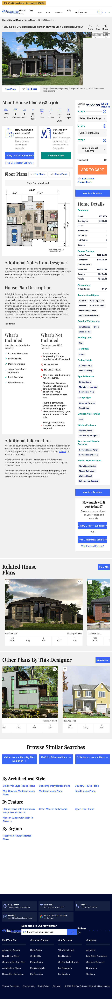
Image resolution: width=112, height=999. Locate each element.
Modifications (64, 956)
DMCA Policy (43, 986)
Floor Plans (10, 89)
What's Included (66, 950)
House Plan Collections (13, 974)
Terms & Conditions (10, 986)
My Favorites (36, 974)
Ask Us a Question (92, 193)
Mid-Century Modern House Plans (19, 793)
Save (90, 29)
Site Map (56, 986)
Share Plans (61, 174)
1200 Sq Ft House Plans (54, 757)
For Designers (65, 968)
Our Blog (90, 974)
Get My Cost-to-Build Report (19, 155)
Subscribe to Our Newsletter (39, 925)
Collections (58, 12)
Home (5, 20)
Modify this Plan (56, 155)
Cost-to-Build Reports (68, 962)
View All (101, 660)
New (31, 10)
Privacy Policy (29, 986)
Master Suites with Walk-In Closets (18, 819)
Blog (76, 12)
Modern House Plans (25, 20)
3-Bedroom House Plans (91, 757)
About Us (90, 950)
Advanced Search (22, 12)
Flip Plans (40, 174)
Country (82, 301)
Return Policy (36, 962)
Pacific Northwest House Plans (17, 837)
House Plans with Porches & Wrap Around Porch (19, 811)
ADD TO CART (92, 170)
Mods (69, 10)
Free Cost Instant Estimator (93, 539)
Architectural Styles (11, 968)
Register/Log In (37, 968)
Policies (62, 451)
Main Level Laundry (88, 387)
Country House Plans (87, 785)
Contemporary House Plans (54, 785)
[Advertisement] (56, 871)
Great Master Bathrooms (53, 809)
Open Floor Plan (86, 392)
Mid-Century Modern (88, 315)
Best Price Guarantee (96, 956)
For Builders (64, 974)
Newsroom (91, 968)
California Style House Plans (19, 785)
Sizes (48, 12)
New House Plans (10, 956)
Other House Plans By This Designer (19, 759)
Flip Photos (31, 89)
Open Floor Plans (84, 809)
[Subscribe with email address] (72, 932)
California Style (97, 306)
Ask (98, 29)
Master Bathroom (87, 471)
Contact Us (35, 956)
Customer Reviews (95, 962)
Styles (39, 12)
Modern (82, 306)
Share (105, 29)
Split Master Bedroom (89, 481)
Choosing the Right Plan (13, 962)
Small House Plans (87, 311)
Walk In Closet (85, 476)
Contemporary (97, 301)
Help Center (36, 950)
